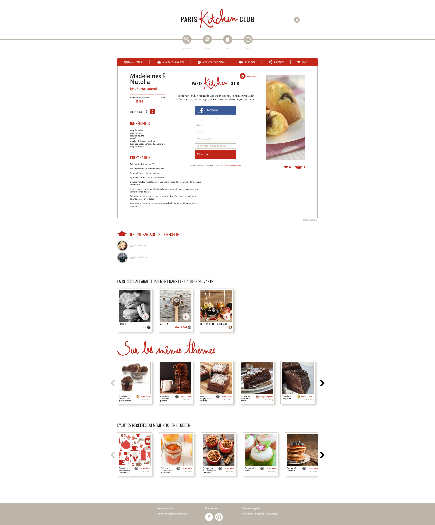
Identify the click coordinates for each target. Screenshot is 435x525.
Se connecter (251, 76)
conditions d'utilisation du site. (230, 166)
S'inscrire (202, 154)
